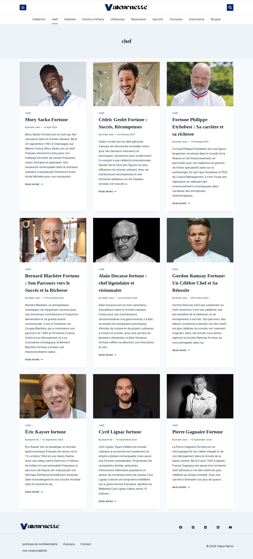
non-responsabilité (35, 550)
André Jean (34, 127)
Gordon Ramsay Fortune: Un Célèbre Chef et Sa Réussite (198, 283)
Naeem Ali (33, 439)
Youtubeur (176, 19)
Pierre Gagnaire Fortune (197, 431)
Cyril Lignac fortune (120, 431)
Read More (34, 184)
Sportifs (157, 19)
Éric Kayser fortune (45, 431)
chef (55, 19)
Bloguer (216, 19)
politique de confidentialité (40, 544)
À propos (69, 544)
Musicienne (138, 19)
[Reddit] (206, 527)
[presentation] (53, 84)
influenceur (118, 19)
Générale (70, 19)
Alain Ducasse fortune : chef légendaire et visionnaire (123, 283)
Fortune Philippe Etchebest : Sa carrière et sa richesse (197, 127)
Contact (86, 544)
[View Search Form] (230, 7)
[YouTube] (230, 527)
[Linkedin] (218, 527)
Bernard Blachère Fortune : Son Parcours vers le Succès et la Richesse (52, 283)
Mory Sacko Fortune (46, 119)
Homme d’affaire (93, 19)
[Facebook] (181, 527)
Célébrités (38, 19)
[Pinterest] (193, 527)
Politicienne (196, 19)
